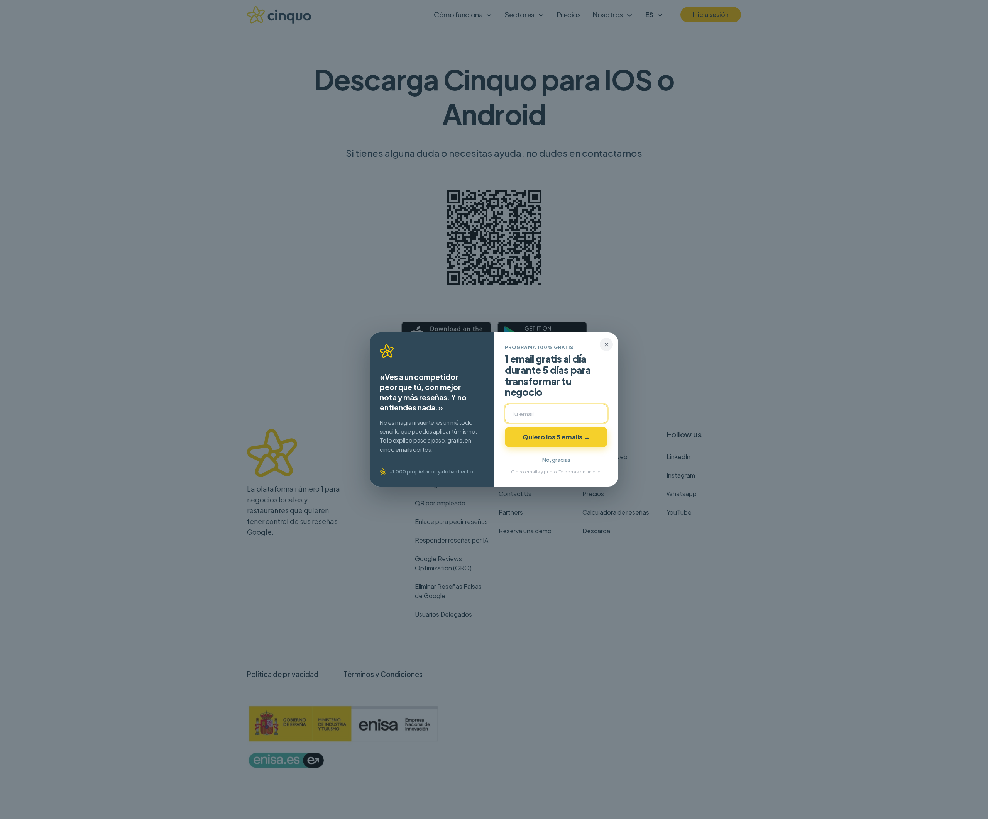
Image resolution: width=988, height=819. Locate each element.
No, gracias (556, 459)
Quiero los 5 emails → (556, 437)
